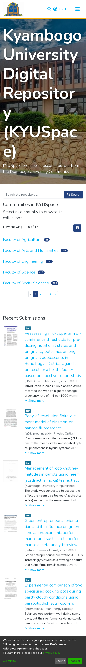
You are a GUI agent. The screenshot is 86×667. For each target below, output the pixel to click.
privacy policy (51, 653)
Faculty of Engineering (23, 261)
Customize (9, 661)
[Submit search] (49, 9)
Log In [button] (63, 9)
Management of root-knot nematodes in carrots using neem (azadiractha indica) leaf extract (52, 474)
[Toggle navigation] (77, 9)
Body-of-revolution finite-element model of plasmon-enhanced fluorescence (51, 422)
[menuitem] (55, 9)
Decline (60, 661)
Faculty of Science (19, 272)
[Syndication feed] (77, 228)
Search (75, 194)
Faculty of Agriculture (22, 239)
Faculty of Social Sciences (26, 283)
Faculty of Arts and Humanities (30, 250)
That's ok (75, 661)
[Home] (13, 9)
